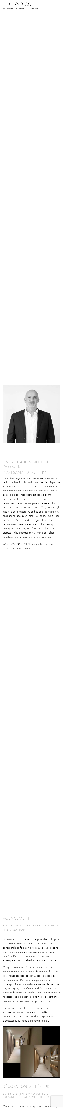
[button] (57, 5)
